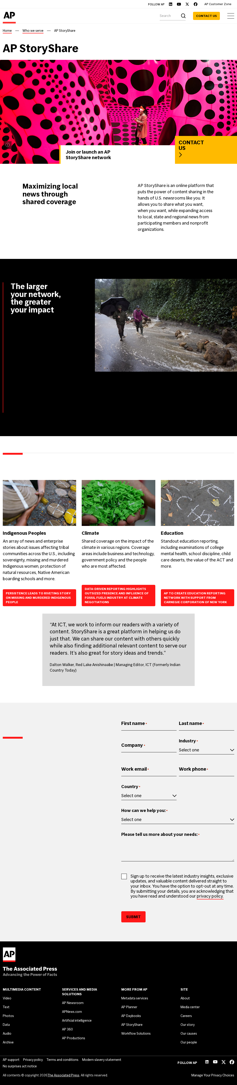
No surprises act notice (20, 1066)
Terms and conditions (62, 1059)
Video (7, 998)
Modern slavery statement (101, 1059)
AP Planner (129, 1007)
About (185, 998)
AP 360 (67, 1029)
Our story (188, 1024)
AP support (11, 1059)
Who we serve (33, 30)
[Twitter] (187, 4)
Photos (8, 1016)
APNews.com (72, 1011)
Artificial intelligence (77, 1020)
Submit (133, 916)
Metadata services (134, 998)
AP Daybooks (131, 1016)
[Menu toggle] (230, 16)
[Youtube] (179, 4)
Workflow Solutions (136, 1033)
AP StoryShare (132, 1024)
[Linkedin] (170, 4)
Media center (190, 1007)
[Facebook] (195, 4)
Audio (7, 1033)
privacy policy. (210, 896)
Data (6, 1024)
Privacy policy (33, 1059)
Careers (186, 1016)
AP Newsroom (73, 1003)
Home (7, 30)
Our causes (189, 1033)
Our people (189, 1042)
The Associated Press (63, 1075)
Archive (8, 1042)
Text (6, 1007)
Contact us (206, 16)
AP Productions (73, 1038)
